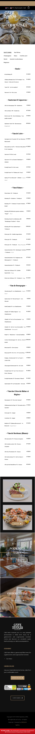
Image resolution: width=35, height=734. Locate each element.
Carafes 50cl (23, 55)
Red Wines (17, 52)
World (5, 59)
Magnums (6, 62)
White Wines (7, 52)
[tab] (7, 53)
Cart (24, 8)
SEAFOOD (16, 523)
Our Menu (9, 658)
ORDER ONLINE (16, 600)
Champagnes (7, 55)
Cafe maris (17, 698)
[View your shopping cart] (29, 8)
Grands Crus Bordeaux (16, 59)
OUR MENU (16, 495)
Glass (15, 55)
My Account (18, 8)
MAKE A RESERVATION (17, 559)
